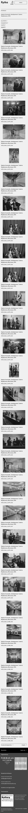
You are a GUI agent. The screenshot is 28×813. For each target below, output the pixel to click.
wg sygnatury (4, 22)
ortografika (25, 808)
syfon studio (20, 808)
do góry (24, 745)
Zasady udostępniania (7, 745)
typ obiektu (3, 20)
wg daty (3, 25)
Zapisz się (23, 750)
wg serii (3, 27)
